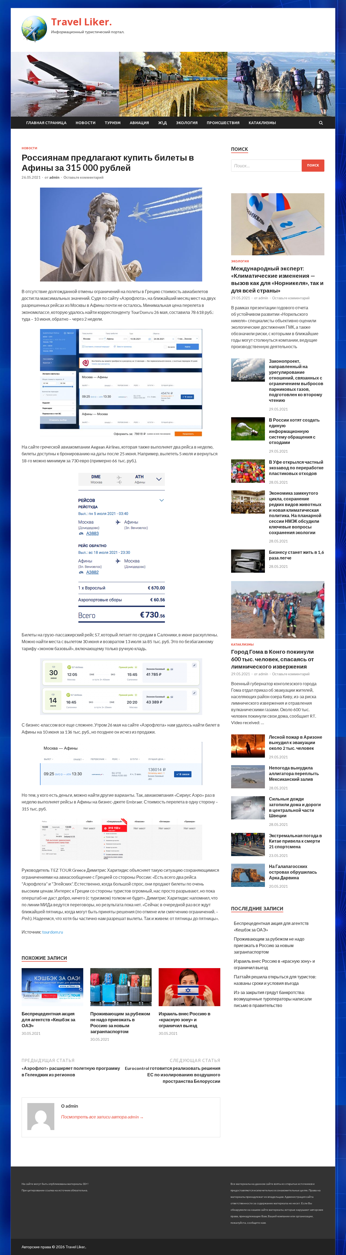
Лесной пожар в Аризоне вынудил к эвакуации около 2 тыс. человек (295, 742)
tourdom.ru (52, 931)
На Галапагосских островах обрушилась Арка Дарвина (293, 872)
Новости (85, 123)
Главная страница (46, 123)
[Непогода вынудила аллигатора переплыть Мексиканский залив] (248, 786)
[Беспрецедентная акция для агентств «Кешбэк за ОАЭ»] (52, 1007)
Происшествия (223, 123)
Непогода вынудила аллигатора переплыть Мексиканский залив (294, 773)
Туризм (113, 123)
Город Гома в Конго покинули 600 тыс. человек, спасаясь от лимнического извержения (272, 659)
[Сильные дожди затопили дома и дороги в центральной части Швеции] (248, 817)
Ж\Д (162, 123)
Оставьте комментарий (84, 177)
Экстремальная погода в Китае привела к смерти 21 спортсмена (295, 841)
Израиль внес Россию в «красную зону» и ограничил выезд (184, 1019)
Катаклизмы (262, 123)
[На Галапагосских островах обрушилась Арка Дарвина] (248, 885)
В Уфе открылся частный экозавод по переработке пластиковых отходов (296, 467)
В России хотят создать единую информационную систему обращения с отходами (294, 431)
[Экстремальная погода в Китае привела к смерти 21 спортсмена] (248, 854)
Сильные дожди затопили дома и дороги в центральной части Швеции (295, 807)
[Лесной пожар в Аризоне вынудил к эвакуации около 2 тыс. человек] (248, 755)
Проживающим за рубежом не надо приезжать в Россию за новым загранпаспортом (120, 1022)
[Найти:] (277, 166)
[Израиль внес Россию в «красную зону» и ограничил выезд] (189, 1007)
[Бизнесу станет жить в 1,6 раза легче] (248, 571)
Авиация (139, 123)
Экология (187, 123)
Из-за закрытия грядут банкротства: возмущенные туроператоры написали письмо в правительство (273, 999)
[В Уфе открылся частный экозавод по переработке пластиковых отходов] (248, 481)
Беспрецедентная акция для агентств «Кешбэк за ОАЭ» (48, 1019)
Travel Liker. (81, 21)
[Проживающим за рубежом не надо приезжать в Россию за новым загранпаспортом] (121, 1007)
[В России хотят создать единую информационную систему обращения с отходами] (248, 438)
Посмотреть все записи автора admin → (102, 1116)
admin (54, 177)
